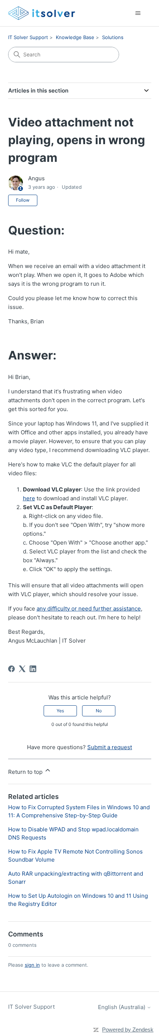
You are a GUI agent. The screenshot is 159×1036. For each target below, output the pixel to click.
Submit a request (109, 747)
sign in (32, 965)
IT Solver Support (28, 37)
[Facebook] (11, 668)
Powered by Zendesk (127, 1029)
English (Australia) (122, 1007)
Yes (60, 710)
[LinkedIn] (33, 668)
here (29, 498)
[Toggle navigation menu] (138, 13)
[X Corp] (22, 668)
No (99, 710)
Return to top (26, 771)
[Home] (42, 13)
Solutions (113, 37)
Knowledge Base (75, 37)
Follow (23, 200)
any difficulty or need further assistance (89, 608)
